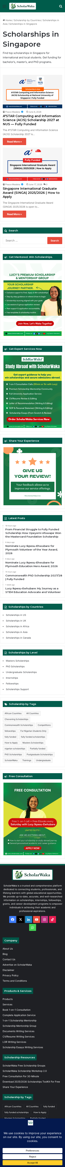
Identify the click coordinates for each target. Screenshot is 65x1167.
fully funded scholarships (33, 737)
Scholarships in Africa (17, 626)
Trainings (26, 760)
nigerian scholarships (15, 748)
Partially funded (37, 748)
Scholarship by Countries (27, 20)
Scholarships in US (16, 615)
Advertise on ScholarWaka (18, 964)
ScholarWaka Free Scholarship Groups (24, 1065)
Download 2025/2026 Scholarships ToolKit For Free (31, 1081)
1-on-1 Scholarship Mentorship (19, 1020)
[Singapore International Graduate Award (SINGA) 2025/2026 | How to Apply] (32, 164)
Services (7, 1004)
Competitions (44, 725)
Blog (5, 954)
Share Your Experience (15, 1087)
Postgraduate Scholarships (40, 754)
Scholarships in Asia (16, 632)
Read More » (14, 141)
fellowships (10, 731)
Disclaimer (8, 970)
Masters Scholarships (17, 660)
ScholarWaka (11, 760)
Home (8, 20)
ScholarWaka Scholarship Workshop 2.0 (25, 1071)
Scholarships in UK (16, 620)
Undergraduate (43, 760)
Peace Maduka (12, 112)
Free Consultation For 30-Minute (21, 1076)
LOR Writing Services (14, 1042)
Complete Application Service (19, 1015)
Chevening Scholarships (16, 719)
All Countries (32, 713)
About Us (8, 948)
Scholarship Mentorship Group (19, 1025)
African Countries (13, 713)
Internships (12, 677)
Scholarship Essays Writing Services (23, 1047)
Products (8, 999)
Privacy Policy (11, 975)
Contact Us (9, 959)
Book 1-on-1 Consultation (17, 1009)
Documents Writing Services (18, 1031)
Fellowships (12, 683)
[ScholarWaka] (22, 6)
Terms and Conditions (15, 980)
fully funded (10, 737)
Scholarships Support (17, 689)
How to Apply (11, 742)
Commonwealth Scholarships (19, 725)
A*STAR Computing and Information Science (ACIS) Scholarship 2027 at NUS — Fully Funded (32, 120)
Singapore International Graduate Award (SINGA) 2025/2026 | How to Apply (31, 193)
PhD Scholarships (15, 666)
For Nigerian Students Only (33, 731)
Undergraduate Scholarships (21, 672)
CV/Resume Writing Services (18, 1036)
